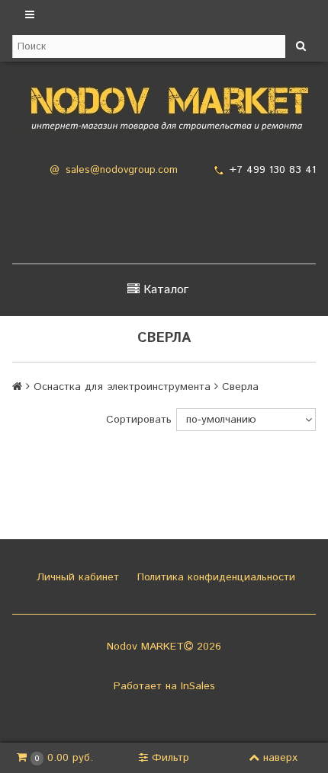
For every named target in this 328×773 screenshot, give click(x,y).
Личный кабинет (76, 577)
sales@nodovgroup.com (122, 170)
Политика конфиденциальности (214, 577)
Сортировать (139, 419)
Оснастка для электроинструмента (122, 386)
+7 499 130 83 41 (273, 169)
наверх (280, 757)
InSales (198, 686)
